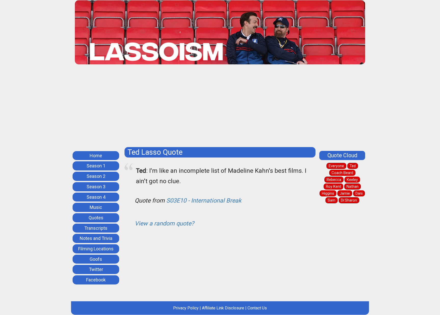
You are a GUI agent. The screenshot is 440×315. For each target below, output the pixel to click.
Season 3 (96, 186)
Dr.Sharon (349, 200)
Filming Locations (96, 248)
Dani (359, 193)
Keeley (352, 179)
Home (96, 155)
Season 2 (96, 176)
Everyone (336, 166)
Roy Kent (333, 186)
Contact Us (257, 308)
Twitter (96, 269)
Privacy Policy (186, 308)
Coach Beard (342, 172)
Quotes (96, 217)
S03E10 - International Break (203, 200)
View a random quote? (164, 223)
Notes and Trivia (96, 238)
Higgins (328, 193)
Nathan (353, 186)
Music (96, 207)
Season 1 (96, 165)
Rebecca (334, 179)
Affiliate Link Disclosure (223, 308)
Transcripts (95, 228)
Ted (353, 166)
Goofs (96, 259)
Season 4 (96, 197)
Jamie (345, 193)
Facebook (96, 279)
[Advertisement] (220, 107)
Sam (331, 200)
